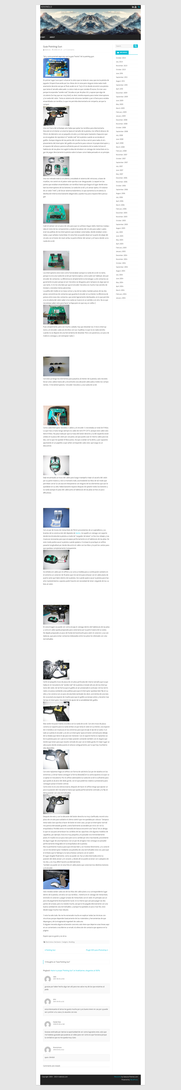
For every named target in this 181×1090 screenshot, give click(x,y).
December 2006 (121, 178)
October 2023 (121, 70)
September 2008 (122, 132)
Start (42, 37)
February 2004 (121, 294)
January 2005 (121, 252)
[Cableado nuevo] (56, 425)
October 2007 (121, 159)
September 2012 (121, 77)
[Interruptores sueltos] (56, 376)
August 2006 (120, 194)
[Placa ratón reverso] (56, 223)
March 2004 (120, 290)
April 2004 (119, 286)
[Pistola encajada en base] (56, 624)
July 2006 (119, 197)
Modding (71, 942)
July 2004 (119, 275)
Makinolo (48, 50)
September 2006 (122, 190)
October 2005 (121, 221)
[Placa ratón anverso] (56, 270)
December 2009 (121, 93)
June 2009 (119, 101)
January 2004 (121, 298)
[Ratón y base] (56, 569)
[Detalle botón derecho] (56, 813)
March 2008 (120, 147)
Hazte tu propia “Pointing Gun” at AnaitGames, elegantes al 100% (75, 970)
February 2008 (121, 151)
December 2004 (121, 255)
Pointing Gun (51, 950)
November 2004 (121, 259)
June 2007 (119, 170)
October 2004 (121, 263)
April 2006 (119, 201)
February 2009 (121, 112)
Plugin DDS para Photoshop (96, 950)
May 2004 (119, 283)
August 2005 (120, 228)
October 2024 (121, 58)
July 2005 (119, 232)
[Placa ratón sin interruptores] (56, 324)
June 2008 (119, 139)
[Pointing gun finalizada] (56, 889)
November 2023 (121, 66)
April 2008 (119, 143)
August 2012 (120, 81)
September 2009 (122, 97)
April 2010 (119, 89)
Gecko (78, 533)
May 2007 (119, 174)
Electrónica (49, 942)
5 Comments (69, 50)
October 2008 (121, 128)
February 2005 (121, 248)
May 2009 (119, 104)
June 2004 (119, 279)
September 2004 (122, 267)
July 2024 (119, 62)
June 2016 (119, 74)
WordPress (134, 1080)
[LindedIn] (133, 6)
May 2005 (119, 240)
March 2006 (120, 205)
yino (54, 999)
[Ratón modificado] (56, 474)
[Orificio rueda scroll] (56, 769)
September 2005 (122, 225)
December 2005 (121, 213)
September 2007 (122, 163)
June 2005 (119, 236)
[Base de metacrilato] (56, 527)
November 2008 (121, 124)
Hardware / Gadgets (61, 942)
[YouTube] (135, 6)
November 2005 (121, 217)
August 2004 (120, 271)
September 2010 (121, 85)
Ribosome (117, 1077)
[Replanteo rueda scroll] (56, 721)
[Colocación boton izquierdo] (56, 679)
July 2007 (119, 166)
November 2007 (121, 155)
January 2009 (121, 116)
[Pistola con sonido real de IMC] (56, 77)
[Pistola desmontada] (56, 125)
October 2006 (121, 186)
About (52, 37)
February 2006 (121, 209)
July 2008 (119, 135)
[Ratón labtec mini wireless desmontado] (56, 175)
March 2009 (120, 108)
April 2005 (119, 244)
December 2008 (121, 120)
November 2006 (121, 182)
